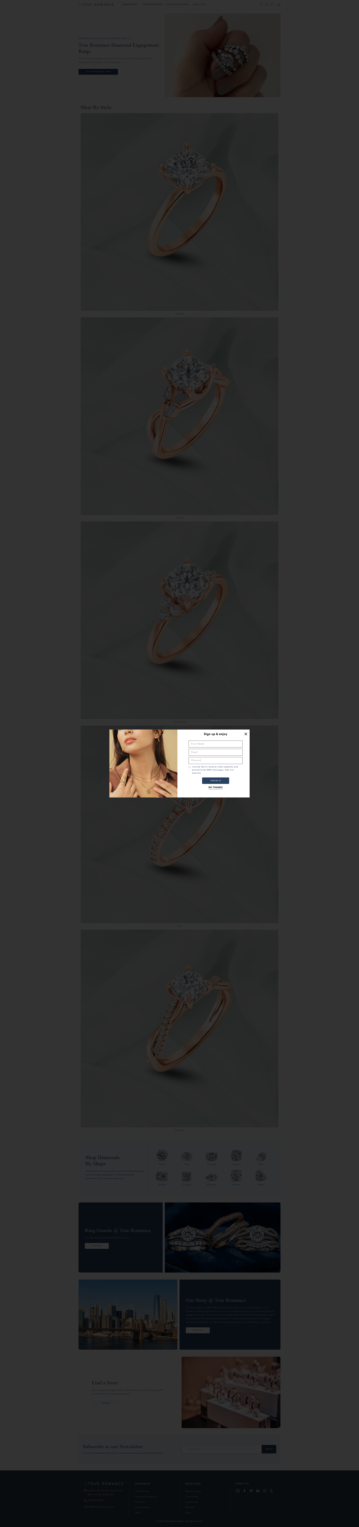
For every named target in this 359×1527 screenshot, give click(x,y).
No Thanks (216, 787)
